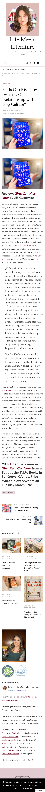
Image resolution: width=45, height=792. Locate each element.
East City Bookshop (10, 753)
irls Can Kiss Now (23, 245)
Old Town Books (9, 747)
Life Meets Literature (25, 782)
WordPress (27, 788)
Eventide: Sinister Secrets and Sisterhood (8, 565)
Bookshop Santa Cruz (11, 740)
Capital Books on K (10, 736)
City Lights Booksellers (12, 733)
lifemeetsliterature (12, 110)
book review (8, 492)
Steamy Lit (6, 743)
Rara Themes (36, 785)
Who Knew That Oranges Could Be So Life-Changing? (32, 614)
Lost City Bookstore (10, 750)
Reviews (6, 83)
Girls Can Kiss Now (19, 195)
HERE (15, 464)
